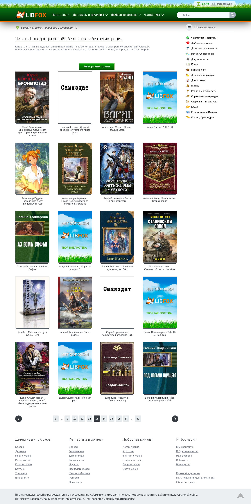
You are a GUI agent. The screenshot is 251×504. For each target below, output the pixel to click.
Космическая (77, 460)
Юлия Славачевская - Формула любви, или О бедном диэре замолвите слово (32, 401)
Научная (74, 464)
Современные (131, 464)
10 (74, 418)
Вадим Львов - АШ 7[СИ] (159, 127)
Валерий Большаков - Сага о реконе (75, 333)
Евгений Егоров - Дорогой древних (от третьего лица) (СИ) (75, 130)
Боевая (73, 446)
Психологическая (79, 468)
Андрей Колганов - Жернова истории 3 (75, 268)
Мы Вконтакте (184, 446)
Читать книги (60, 14)
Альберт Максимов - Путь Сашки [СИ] (32, 333)
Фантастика (152, 14)
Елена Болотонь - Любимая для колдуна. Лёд (117, 268)
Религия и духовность (203, 91)
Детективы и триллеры (88, 14)
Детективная (76, 455)
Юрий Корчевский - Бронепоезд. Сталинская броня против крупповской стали (32, 131)
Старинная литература (203, 101)
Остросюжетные (132, 460)
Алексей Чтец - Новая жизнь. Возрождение (159, 199)
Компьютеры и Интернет (204, 112)
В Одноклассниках (187, 451)
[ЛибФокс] (31, 15)
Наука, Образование (202, 53)
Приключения (198, 69)
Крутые (19, 468)
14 (104, 418)
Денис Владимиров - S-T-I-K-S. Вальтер (160, 333)
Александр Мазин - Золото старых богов (117, 128)
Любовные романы (124, 14)
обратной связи (125, 498)
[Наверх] (240, 496)
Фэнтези (74, 477)
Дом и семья (198, 80)
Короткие (128, 451)
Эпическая (75, 482)
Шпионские (22, 477)
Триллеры (21, 473)
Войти (205, 3)
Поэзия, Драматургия (203, 117)
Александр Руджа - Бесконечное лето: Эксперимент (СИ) (32, 201)
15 (111, 418)
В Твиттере (182, 460)
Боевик (19, 446)
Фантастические (132, 455)
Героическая (76, 451)
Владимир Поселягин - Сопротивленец (117, 399)
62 (138, 418)
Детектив (20, 451)
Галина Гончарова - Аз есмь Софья (32, 268)
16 (118, 418)
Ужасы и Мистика (79, 473)
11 (82, 418)
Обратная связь (185, 482)
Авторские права (97, 66)
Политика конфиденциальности (195, 477)
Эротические (130, 468)
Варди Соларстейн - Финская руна (75, 399)
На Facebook (184, 455)
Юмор (194, 107)
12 (89, 418)
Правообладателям (188, 473)
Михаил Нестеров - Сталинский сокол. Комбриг (159, 268)
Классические (23, 464)
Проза (194, 64)
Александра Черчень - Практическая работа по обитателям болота (74, 201)
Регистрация (224, 3)
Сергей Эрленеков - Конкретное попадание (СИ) (117, 333)
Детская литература (202, 75)
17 (126, 418)
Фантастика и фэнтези (203, 37)
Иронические (23, 455)
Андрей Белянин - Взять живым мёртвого (117, 199)
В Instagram (183, 464)
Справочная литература (204, 96)
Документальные (200, 59)
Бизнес (195, 85)
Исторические (23, 460)
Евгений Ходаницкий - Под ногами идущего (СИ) (159, 399)
